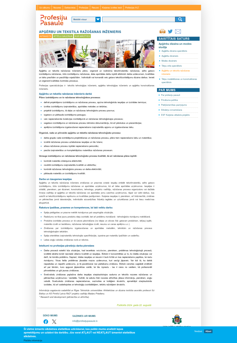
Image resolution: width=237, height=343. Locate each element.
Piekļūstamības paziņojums (174, 104)
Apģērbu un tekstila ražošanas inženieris (176, 72)
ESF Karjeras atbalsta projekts (175, 114)
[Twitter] (170, 33)
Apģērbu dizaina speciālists (174, 50)
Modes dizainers (169, 60)
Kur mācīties (82, 36)
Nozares (57, 7)
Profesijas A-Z (132, 7)
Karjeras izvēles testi (112, 7)
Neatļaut (198, 331)
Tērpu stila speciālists (172, 65)
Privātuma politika (169, 99)
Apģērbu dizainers (170, 55)
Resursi (95, 7)
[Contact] (178, 33)
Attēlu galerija (63, 36)
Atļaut (208, 331)
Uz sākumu (44, 7)
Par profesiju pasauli (170, 94)
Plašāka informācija (33, 340)
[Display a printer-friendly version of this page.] (162, 31)
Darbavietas (70, 7)
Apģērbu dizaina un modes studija (175, 45)
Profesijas (83, 7)
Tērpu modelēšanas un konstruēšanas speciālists (179, 80)
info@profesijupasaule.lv (85, 320)
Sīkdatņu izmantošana (171, 109)
